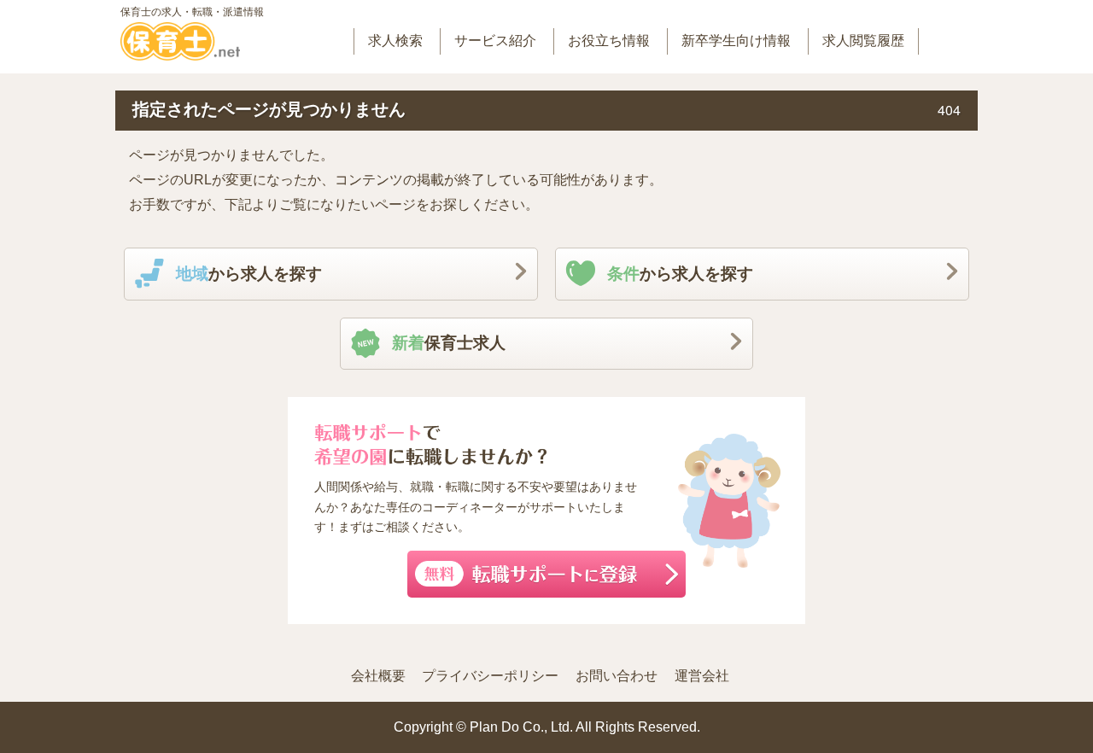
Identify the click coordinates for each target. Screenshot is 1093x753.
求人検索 (395, 40)
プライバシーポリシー (490, 675)
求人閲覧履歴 (863, 40)
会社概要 (378, 675)
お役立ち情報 (609, 40)
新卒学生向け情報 (736, 40)
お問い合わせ (617, 675)
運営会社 (702, 675)
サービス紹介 (495, 40)
